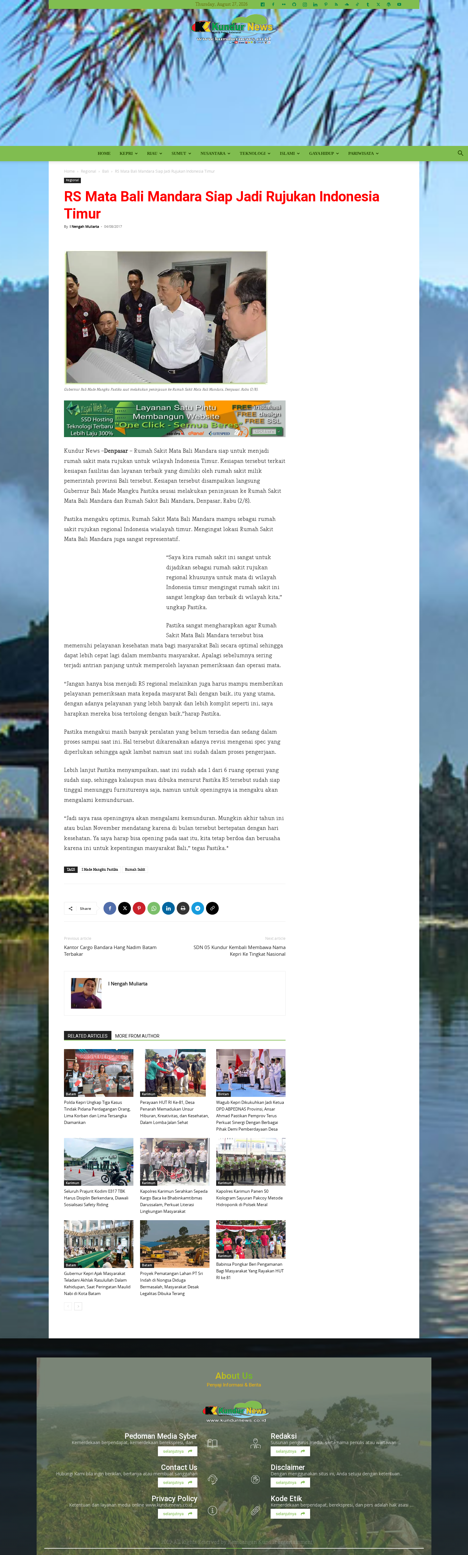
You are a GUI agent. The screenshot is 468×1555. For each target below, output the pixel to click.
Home (104, 153)
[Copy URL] (212, 908)
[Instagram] (304, 4)
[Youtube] (399, 4)
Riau (152, 153)
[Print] (183, 908)
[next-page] (78, 1306)
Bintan (223, 1094)
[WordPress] (389, 4)
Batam (71, 1094)
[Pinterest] (325, 4)
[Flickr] (283, 4)
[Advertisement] (234, 98)
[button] (460, 154)
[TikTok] (357, 4)
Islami (287, 153)
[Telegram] (197, 908)
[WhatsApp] (153, 908)
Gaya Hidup (321, 153)
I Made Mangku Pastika (100, 869)
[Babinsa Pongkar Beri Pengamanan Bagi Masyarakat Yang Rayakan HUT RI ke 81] (251, 1239)
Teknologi (253, 153)
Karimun (148, 1094)
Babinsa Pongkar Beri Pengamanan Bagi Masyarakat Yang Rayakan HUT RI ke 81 (250, 1270)
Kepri (126, 153)
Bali (105, 171)
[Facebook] (273, 4)
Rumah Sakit (135, 869)
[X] (378, 4)
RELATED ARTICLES (88, 1036)
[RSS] (336, 4)
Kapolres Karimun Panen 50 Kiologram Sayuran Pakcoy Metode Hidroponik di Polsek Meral (249, 1197)
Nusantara (213, 153)
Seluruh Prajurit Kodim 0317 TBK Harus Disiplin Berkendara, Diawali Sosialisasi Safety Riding (96, 1197)
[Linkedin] (315, 4)
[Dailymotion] (262, 4)
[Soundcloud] (346, 4)
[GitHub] (294, 4)
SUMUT (179, 153)
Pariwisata (361, 153)
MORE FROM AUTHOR (137, 1036)
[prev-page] (68, 1306)
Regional (88, 171)
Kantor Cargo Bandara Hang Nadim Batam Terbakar (110, 950)
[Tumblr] (367, 4)
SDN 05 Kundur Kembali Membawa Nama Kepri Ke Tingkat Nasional (240, 950)
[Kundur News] (234, 30)
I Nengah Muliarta (84, 226)
